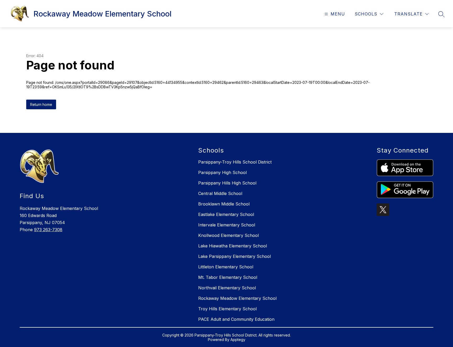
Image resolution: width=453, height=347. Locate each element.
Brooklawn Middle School (224, 204)
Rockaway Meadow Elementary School (237, 298)
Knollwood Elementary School (228, 235)
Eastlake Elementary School (226, 214)
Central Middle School (220, 193)
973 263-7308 (48, 229)
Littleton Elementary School (225, 266)
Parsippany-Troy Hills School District (235, 162)
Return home (41, 104)
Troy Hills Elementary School (227, 308)
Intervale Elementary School (226, 224)
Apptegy (237, 339)
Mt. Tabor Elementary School (227, 277)
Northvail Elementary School (227, 287)
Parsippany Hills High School (227, 183)
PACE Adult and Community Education (236, 319)
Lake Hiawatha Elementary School (232, 245)
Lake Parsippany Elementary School (234, 256)
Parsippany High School (222, 172)
